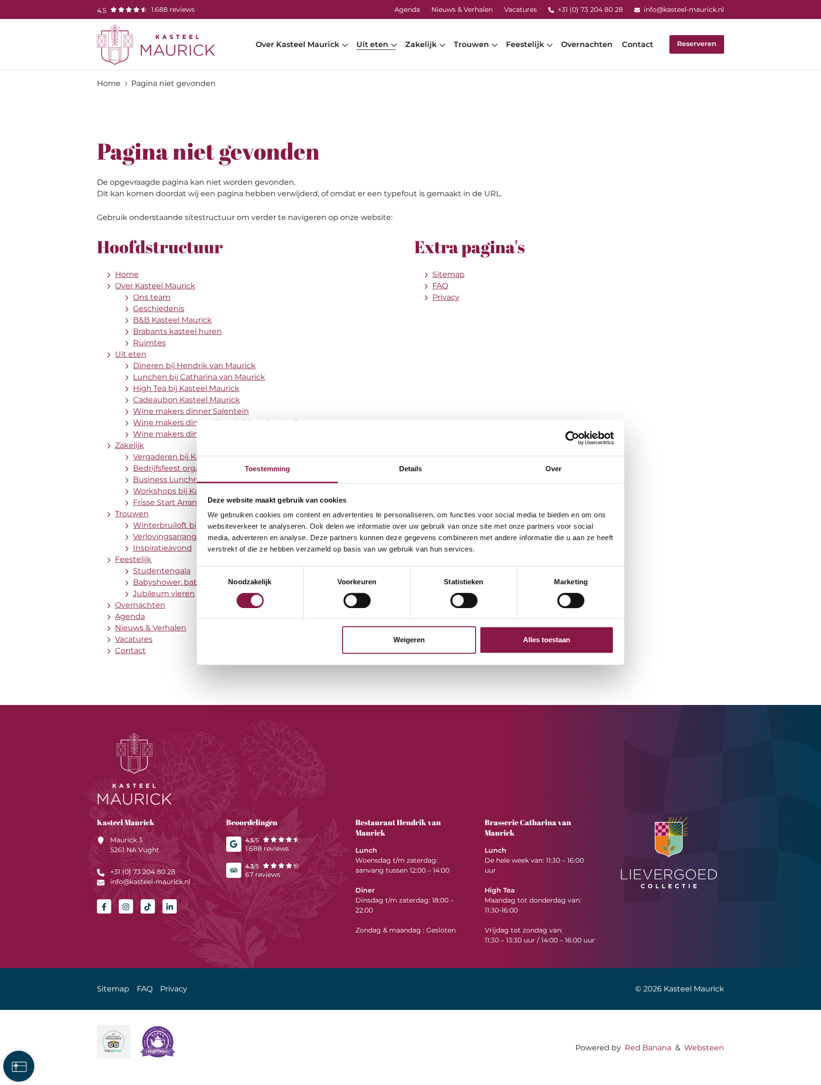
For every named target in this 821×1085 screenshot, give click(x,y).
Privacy (445, 297)
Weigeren (409, 640)
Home (127, 274)
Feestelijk (525, 44)
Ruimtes (149, 342)
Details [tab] (410, 469)
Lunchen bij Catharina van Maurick (199, 376)
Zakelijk (421, 44)
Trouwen (471, 44)
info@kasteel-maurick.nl (684, 9)
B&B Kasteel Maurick (172, 319)
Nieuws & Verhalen (462, 9)
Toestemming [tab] (267, 469)
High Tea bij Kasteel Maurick (186, 388)
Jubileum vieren (164, 593)
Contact (637, 44)
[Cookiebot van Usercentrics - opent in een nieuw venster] (572, 438)
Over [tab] (553, 469)
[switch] (357, 600)
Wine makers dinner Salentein (191, 411)
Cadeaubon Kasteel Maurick (186, 399)
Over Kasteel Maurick (297, 44)
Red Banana (648, 1047)
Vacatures (520, 9)
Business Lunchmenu (175, 479)
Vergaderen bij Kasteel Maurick (192, 456)
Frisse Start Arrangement (181, 502)
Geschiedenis (158, 308)
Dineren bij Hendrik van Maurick (194, 365)
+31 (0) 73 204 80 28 (590, 9)
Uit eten (372, 44)
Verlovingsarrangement (178, 536)
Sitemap (448, 274)
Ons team (152, 297)
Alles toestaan (546, 640)
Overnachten (586, 44)
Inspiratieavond (162, 547)
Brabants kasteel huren (177, 331)
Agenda (407, 9)
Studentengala (162, 570)
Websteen (704, 1047)
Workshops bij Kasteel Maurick (191, 490)
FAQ (440, 285)
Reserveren (696, 43)
